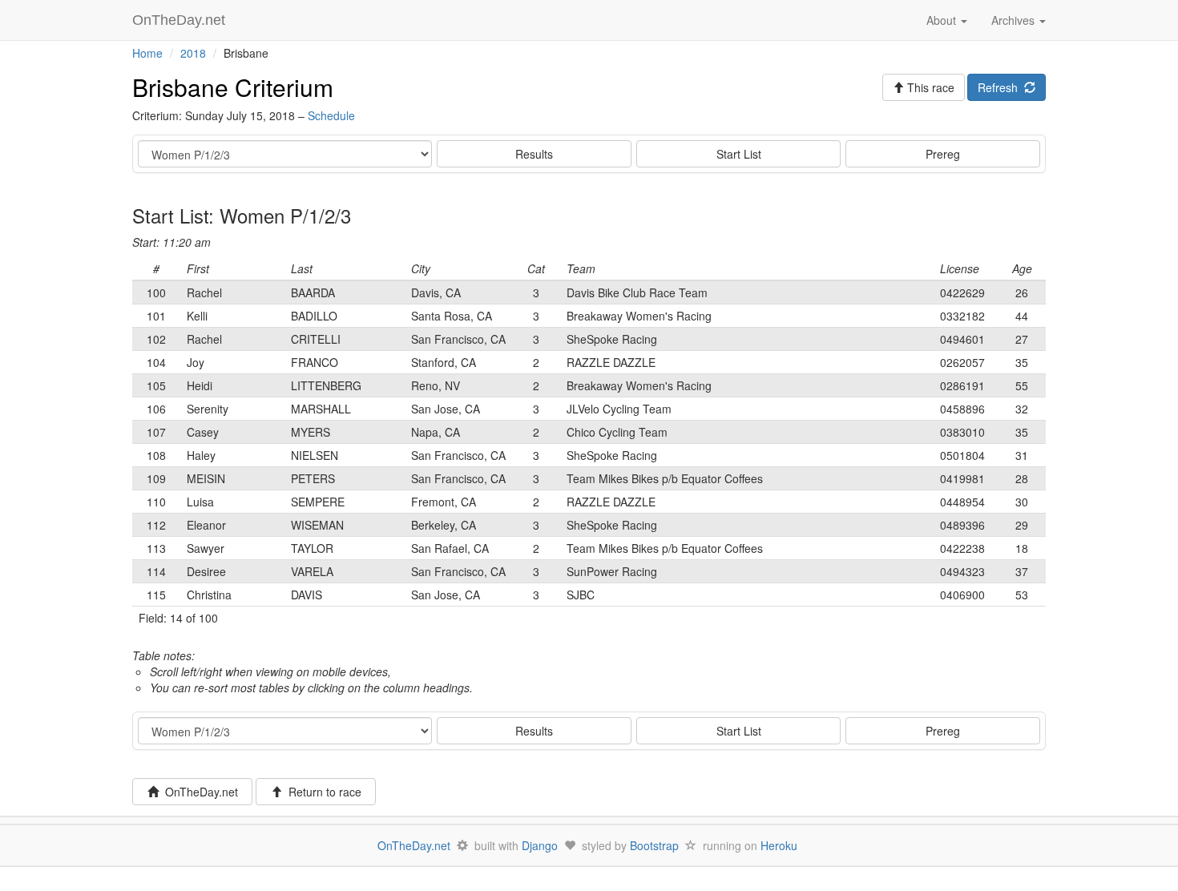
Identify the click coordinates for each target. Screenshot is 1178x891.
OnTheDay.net (180, 20)
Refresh (1001, 87)
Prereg (943, 154)
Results (534, 154)
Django (540, 845)
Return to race (321, 792)
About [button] (942, 20)
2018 (193, 53)
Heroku (778, 845)
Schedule (331, 115)
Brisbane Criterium (232, 87)
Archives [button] (1014, 20)
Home (147, 53)
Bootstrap (654, 845)
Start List (738, 154)
